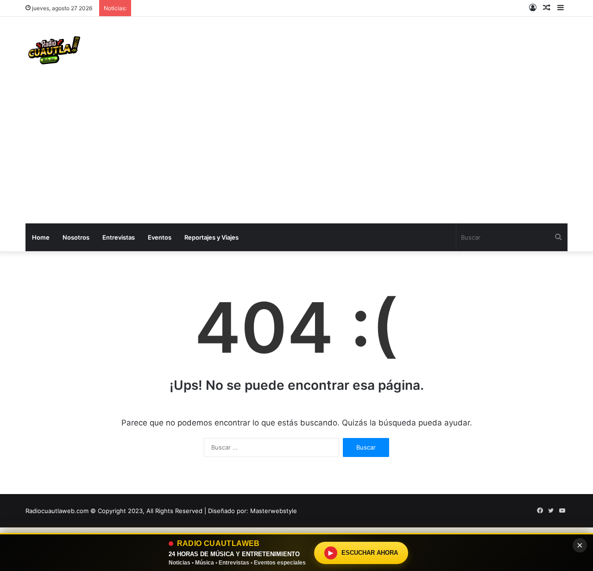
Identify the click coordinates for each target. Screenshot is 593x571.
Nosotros (76, 237)
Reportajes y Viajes (211, 237)
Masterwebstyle (273, 510)
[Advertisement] (296, 154)
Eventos (159, 237)
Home (41, 237)
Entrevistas (118, 237)
